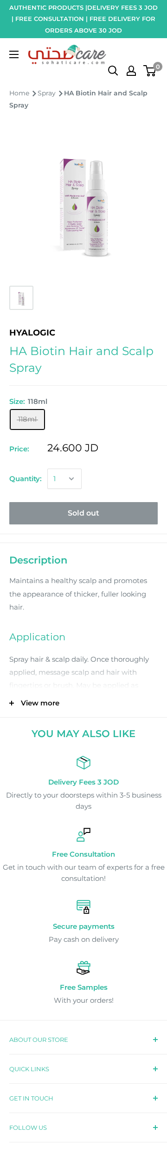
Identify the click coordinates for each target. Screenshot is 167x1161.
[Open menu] (14, 54)
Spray (48, 93)
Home (20, 93)
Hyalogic (32, 333)
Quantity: (25, 478)
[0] (150, 70)
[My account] (131, 71)
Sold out (83, 513)
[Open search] (113, 71)
